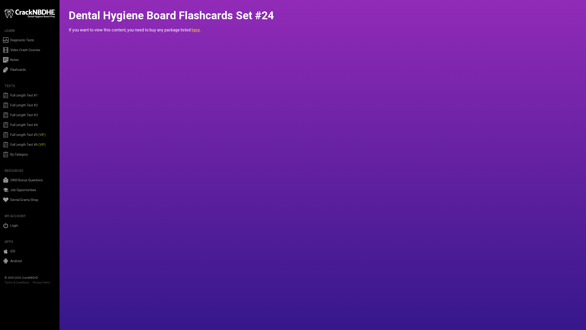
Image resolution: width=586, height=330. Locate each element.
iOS (12, 251)
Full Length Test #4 (24, 125)
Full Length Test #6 (28, 144)
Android (16, 261)
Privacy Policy (41, 282)
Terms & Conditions (17, 282)
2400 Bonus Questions (26, 180)
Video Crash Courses (25, 50)
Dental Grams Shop (24, 200)
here (196, 30)
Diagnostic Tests (22, 40)
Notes (14, 60)
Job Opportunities (23, 190)
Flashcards (18, 70)
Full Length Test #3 (24, 115)
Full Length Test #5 (28, 135)
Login (14, 225)
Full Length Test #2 (24, 105)
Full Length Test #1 (24, 95)
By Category (19, 154)
